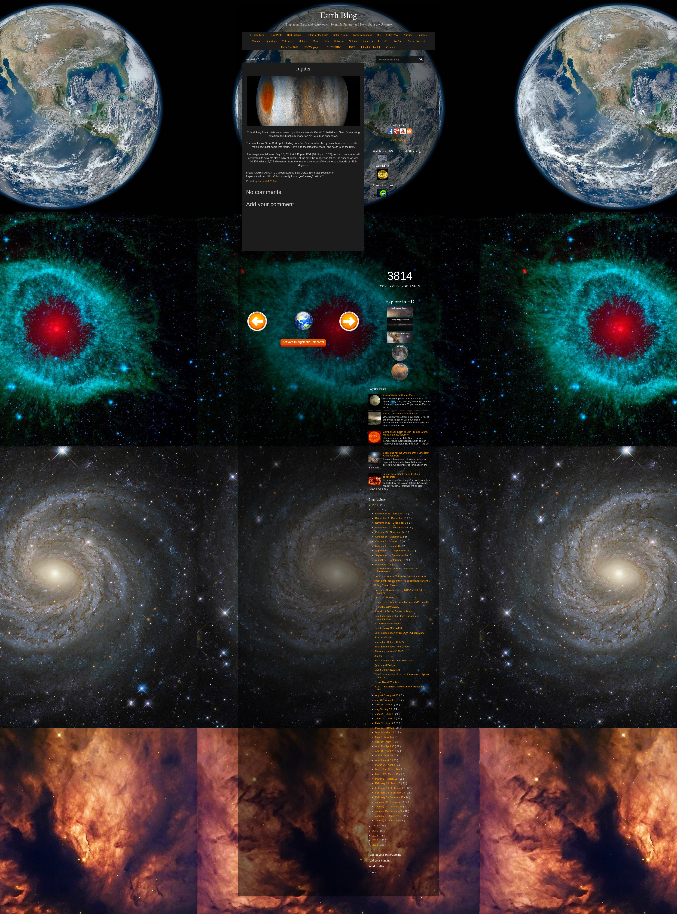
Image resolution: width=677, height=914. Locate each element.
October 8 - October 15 (388, 541)
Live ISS (382, 41)
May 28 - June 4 (384, 723)
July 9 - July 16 (384, 709)
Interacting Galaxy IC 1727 (389, 642)
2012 (375, 845)
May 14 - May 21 (385, 732)
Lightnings (271, 41)
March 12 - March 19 (387, 774)
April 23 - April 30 (385, 746)
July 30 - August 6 (385, 700)
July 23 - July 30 (384, 704)
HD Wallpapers (312, 47)
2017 (375, 509)
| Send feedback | (370, 47)
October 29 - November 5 (389, 532)
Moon (316, 41)
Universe (339, 41)
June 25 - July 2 (384, 714)
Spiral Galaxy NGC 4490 (388, 628)
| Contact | (390, 47)
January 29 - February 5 (389, 802)
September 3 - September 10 (391, 555)
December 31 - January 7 (389, 513)
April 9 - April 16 (384, 755)
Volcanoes (287, 41)
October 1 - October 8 (387, 546)
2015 (375, 831)
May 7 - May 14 (384, 737)
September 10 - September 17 (392, 550)
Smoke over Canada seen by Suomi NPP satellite (401, 602)
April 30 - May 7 (384, 741)
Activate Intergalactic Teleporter (303, 342)
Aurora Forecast (416, 41)
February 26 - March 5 (388, 783)
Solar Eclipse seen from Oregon (392, 646)
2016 (375, 826)
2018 (375, 505)
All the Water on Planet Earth (399, 395)
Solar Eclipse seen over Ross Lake (393, 660)
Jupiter (378, 656)
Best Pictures (294, 34)
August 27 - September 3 (389, 560)
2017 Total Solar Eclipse (387, 623)
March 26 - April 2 (385, 765)
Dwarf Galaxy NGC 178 (387, 670)
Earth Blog (338, 14)
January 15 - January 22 (389, 811)
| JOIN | (352, 47)
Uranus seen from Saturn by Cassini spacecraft (400, 576)
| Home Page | (258, 34)
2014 (375, 835)
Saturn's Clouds (383, 637)
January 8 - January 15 (388, 816)
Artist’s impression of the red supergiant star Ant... (402, 580)
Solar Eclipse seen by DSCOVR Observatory (399, 633)
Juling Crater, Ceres (385, 585)
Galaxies (368, 41)
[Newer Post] (257, 331)
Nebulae (353, 41)
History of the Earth (317, 34)
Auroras (408, 34)
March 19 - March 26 (387, 769)
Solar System (340, 34)
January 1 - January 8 (387, 820)
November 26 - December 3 (391, 522)
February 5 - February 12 (389, 797)
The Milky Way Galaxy (386, 607)
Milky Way (392, 34)
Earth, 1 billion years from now (400, 413)
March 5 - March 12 (386, 778)
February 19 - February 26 (390, 788)
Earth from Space (362, 34)
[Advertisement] (303, 280)
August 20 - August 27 (388, 564)
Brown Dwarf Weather (386, 682)
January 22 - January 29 (389, 806)
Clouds (256, 41)
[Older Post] (349, 331)
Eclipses (422, 34)
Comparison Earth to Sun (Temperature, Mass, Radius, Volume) (405, 433)
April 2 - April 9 (383, 760)
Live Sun (397, 41)
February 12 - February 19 (390, 792)
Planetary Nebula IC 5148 (388, 651)
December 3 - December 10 (391, 518)
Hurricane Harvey (384, 597)
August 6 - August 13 (387, 695)
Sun (327, 41)
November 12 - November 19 (391, 527)
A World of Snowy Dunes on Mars (393, 611)
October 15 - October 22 (389, 536)
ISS (379, 34)
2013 (375, 840)
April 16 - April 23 (385, 751)
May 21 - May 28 (385, 728)
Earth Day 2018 (289, 47)
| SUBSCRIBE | (334, 47)
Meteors (303, 41)
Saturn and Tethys (384, 665)
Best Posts (276, 34)
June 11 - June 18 (385, 718)
